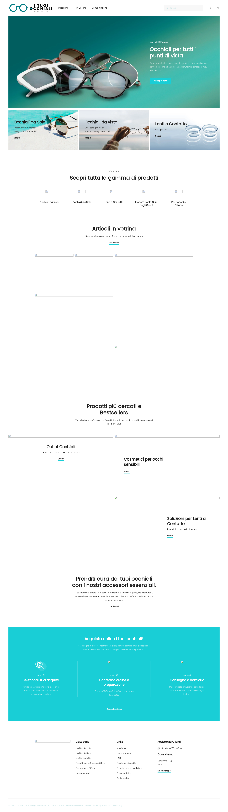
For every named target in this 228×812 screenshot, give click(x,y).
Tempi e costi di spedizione (129, 768)
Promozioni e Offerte (178, 204)
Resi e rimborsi (124, 778)
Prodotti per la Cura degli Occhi (146, 204)
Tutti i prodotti (160, 80)
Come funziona (99, 7)
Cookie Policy (115, 805)
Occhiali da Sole (81, 202)
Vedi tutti (114, 242)
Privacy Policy (100, 805)
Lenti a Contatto (114, 202)
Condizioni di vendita (126, 763)
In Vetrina (81, 7)
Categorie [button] (63, 7)
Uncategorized (82, 773)
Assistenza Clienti (169, 742)
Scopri (17, 137)
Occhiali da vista (49, 202)
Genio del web (85, 805)
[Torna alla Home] (30, 8)
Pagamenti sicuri (124, 773)
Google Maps (164, 770)
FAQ (119, 758)
